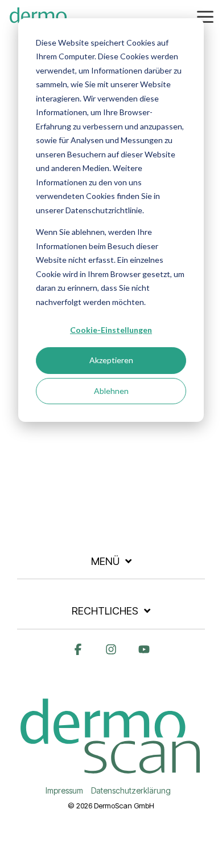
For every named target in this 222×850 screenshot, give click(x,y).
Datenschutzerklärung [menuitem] (131, 790)
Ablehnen (111, 391)
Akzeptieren (111, 360)
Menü (105, 561)
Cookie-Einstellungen (111, 330)
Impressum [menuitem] (64, 790)
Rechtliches (105, 611)
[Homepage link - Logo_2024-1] (111, 772)
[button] (205, 16)
